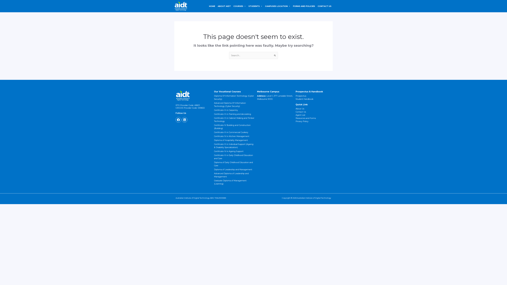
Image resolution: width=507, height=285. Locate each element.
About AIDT (224, 6)
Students (254, 6)
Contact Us (324, 6)
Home (212, 6)
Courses (238, 6)
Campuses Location (276, 6)
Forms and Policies (304, 6)
